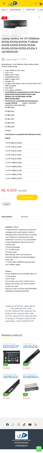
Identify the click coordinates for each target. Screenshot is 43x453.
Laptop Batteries (15, 9)
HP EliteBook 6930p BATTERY (25, 318)
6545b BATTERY (11, 313)
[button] (39, 17)
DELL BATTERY (7, 344)
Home (4, 9)
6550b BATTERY (23, 313)
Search (31, 3)
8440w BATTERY (31, 316)
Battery (12, 318)
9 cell (7, 318)
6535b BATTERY (18, 311)
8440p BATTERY (18, 316)
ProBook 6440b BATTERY (25, 321)
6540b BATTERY (30, 311)
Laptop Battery (10, 321)
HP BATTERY (30, 9)
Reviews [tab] (24, 217)
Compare (24, 59)
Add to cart (29, 197)
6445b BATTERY (20, 308)
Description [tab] (7, 217)
